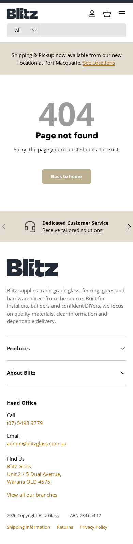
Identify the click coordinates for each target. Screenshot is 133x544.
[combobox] (66, 30)
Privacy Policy (93, 527)
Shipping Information (28, 527)
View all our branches (32, 494)
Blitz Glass (49, 515)
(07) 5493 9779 (25, 423)
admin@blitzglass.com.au (36, 443)
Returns (65, 527)
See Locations (99, 62)
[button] (107, 13)
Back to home (66, 176)
